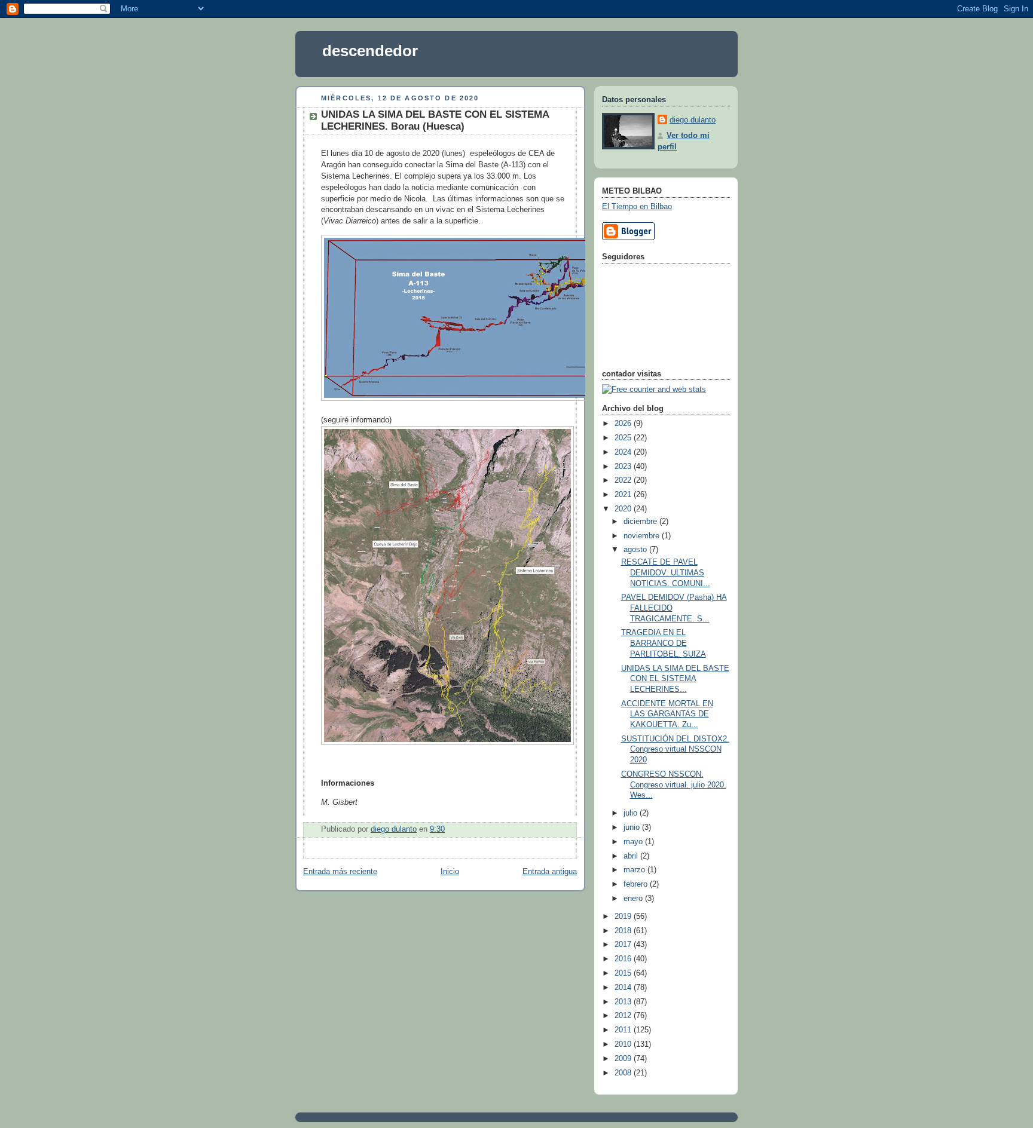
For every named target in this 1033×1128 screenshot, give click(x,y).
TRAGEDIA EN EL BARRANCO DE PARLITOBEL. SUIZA (663, 643)
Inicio (450, 872)
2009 (624, 1059)
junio (633, 827)
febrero (637, 884)
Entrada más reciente (340, 872)
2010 (624, 1044)
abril (632, 856)
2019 (624, 916)
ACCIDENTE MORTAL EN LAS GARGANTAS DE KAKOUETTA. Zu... (667, 714)
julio (632, 813)
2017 (624, 944)
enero (634, 898)
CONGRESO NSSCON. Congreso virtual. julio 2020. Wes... (673, 784)
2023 (624, 466)
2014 (624, 987)
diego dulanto (693, 120)
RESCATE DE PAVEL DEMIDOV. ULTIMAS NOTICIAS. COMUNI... (665, 572)
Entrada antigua (549, 872)
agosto (636, 549)
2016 (624, 959)
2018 (624, 931)
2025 (624, 438)
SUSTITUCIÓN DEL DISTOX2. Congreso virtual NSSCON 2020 (675, 749)
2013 (624, 1002)
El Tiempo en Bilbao (637, 207)
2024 (624, 452)
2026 (624, 423)
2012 (624, 1015)
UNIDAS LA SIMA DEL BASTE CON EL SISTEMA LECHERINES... (675, 679)
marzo (635, 870)
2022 (624, 480)
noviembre (643, 536)
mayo (634, 842)
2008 (624, 1073)
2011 (624, 1030)
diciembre (641, 521)
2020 (624, 509)
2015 (624, 973)
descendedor (370, 51)
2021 (624, 495)
